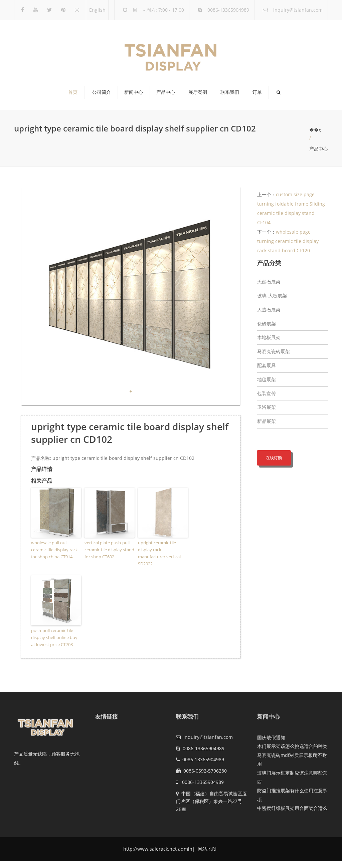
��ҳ (315, 129)
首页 (72, 92)
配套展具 (266, 365)
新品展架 (266, 421)
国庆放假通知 (271, 737)
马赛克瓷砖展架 (273, 351)
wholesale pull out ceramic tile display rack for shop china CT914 (54, 550)
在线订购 (274, 458)
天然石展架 (269, 281)
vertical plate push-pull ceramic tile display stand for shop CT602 (109, 550)
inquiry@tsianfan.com (298, 10)
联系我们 (229, 92)
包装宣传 (266, 393)
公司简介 (101, 92)
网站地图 (206, 849)
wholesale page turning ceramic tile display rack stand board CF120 (288, 241)
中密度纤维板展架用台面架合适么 (292, 808)
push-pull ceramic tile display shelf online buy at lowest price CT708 (54, 637)
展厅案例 (197, 92)
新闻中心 (133, 92)
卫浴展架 (266, 407)
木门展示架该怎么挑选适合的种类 (292, 746)
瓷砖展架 (266, 323)
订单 (257, 92)
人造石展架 (269, 309)
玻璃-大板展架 (272, 295)
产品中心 (165, 92)
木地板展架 (269, 337)
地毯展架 (266, 379)
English (97, 10)
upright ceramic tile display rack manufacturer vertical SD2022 (159, 553)
